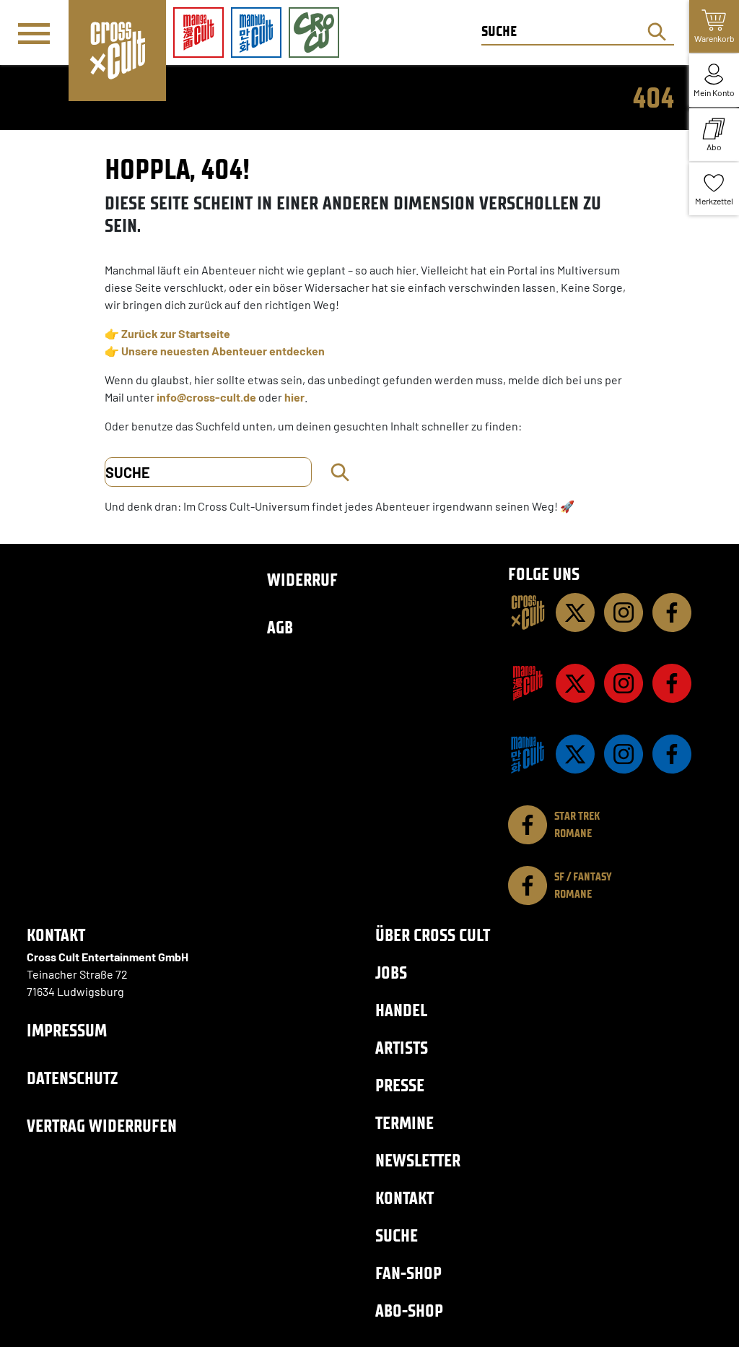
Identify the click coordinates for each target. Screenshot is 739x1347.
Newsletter (417, 1160)
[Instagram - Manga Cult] (623, 683)
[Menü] (34, 33)
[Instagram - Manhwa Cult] (623, 754)
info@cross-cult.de (206, 397)
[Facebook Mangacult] (671, 683)
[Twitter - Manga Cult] (575, 683)
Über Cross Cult (432, 934)
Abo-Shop (409, 1310)
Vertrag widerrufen (102, 1125)
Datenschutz (72, 1077)
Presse (399, 1085)
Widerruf (302, 579)
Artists (401, 1047)
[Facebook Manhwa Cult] (671, 754)
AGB (280, 627)
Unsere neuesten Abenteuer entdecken (223, 351)
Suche (396, 1235)
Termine (404, 1122)
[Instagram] (623, 612)
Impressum (67, 1030)
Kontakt (404, 1197)
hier (294, 397)
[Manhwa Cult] (527, 754)
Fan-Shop (408, 1272)
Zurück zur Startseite (175, 333)
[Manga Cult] (527, 683)
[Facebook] (671, 612)
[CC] (527, 612)
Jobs (391, 972)
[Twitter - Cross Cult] (575, 612)
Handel (401, 1010)
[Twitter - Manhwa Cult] (575, 754)
